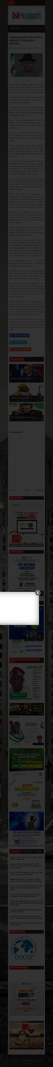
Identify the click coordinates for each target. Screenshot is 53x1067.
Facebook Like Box (20, 624)
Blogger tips (10, 624)
